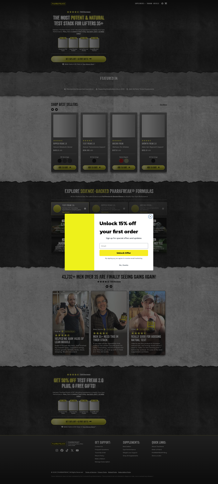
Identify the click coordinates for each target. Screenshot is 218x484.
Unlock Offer (124, 253)
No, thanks (123, 265)
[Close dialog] (150, 217)
